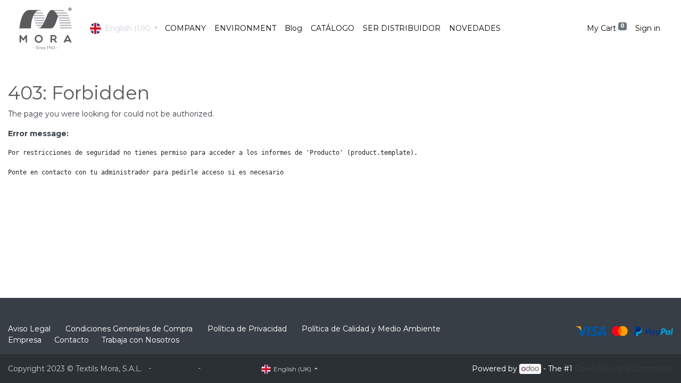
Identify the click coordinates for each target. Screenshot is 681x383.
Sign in (647, 28)
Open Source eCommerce (624, 368)
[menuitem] (185, 28)
